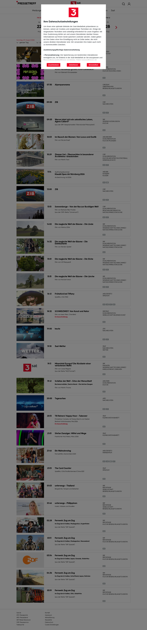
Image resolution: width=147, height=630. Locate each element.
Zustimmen (53, 65)
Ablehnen (73, 65)
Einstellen (93, 65)
